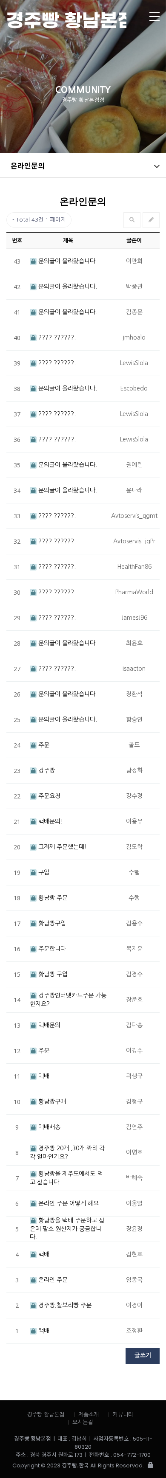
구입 (43, 872)
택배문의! (50, 821)
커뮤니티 (123, 1414)
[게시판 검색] (132, 220)
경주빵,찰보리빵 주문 (64, 1305)
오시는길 (82, 1422)
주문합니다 (51, 949)
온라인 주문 (52, 1280)
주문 (43, 745)
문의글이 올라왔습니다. (67, 261)
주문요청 (48, 796)
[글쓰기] (151, 220)
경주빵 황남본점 (66, 20)
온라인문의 (28, 165)
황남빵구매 (51, 1101)
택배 (43, 1076)
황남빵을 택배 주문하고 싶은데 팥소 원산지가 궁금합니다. (67, 1228)
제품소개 (88, 1414)
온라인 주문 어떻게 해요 (68, 1203)
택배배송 (48, 1127)
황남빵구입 (51, 923)
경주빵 (46, 770)
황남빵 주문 (52, 898)
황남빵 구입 (52, 974)
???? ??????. (56, 337)
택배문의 (48, 1025)
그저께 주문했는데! (62, 847)
